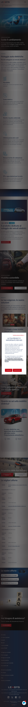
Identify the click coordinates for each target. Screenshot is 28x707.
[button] (18, 335)
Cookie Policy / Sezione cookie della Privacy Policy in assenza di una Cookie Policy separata (14, 360)
